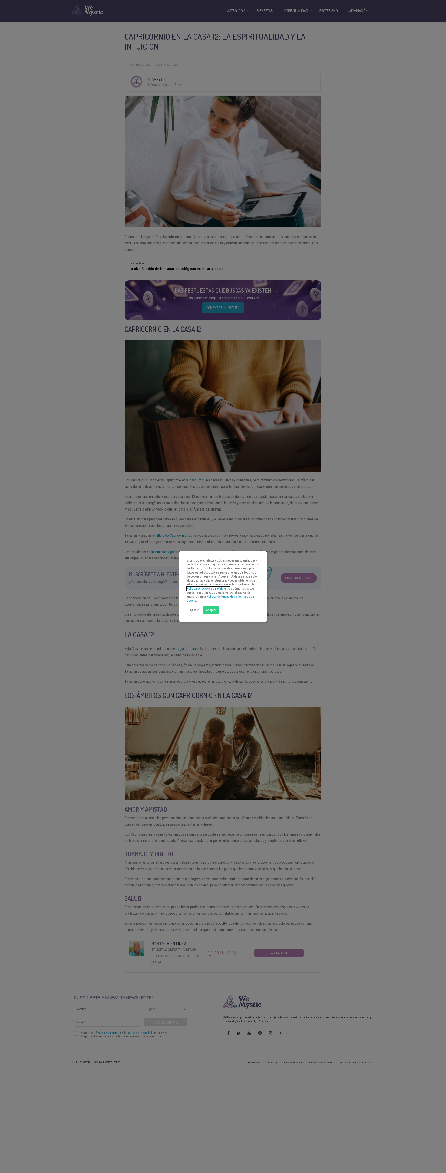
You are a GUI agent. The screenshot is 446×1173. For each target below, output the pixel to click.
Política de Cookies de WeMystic (208, 589)
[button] (194, 610)
